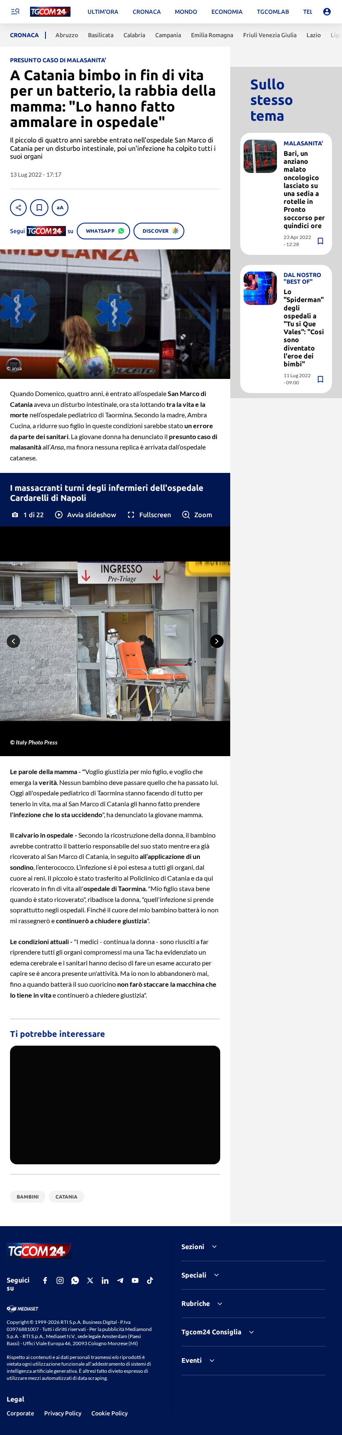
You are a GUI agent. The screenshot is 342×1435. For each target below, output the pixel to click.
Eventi (191, 1360)
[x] (90, 1280)
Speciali (193, 1275)
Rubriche (195, 1303)
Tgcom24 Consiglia (211, 1332)
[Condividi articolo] (18, 207)
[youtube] (135, 1280)
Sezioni (192, 1246)
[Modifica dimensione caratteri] (60, 207)
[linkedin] (105, 1280)
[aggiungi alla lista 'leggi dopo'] (39, 207)
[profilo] (327, 12)
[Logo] (50, 12)
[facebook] (45, 1280)
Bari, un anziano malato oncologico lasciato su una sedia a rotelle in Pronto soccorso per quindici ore (304, 189)
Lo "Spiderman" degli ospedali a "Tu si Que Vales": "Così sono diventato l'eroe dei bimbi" (304, 328)
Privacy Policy (62, 1413)
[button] (85, 515)
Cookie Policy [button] (109, 1413)
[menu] (15, 12)
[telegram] (120, 1280)
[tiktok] (150, 1280)
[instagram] (60, 1280)
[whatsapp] (75, 1280)
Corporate (20, 1413)
